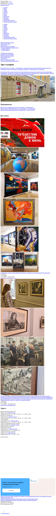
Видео (5, 14)
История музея (4, 68)
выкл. (11, 3)
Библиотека (6, 16)
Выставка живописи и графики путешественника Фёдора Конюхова (33, 272)
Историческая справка (9, 20)
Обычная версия (5, 5)
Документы (6, 19)
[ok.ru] (3, 510)
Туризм (5, 11)
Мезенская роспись (13, 107)
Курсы (2, 110)
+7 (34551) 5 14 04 (12, 429)
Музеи (5, 8)
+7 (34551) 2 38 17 (13, 420)
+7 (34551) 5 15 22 (10, 412)
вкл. (9, 3)
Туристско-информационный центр (9, 47)
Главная (5, 7)
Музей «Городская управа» (7, 42)
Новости (6, 12)
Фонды (5, 15)
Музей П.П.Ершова (5, 43)
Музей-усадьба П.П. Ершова (8, 46)
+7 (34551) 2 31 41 (12, 416)
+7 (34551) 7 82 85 (14, 425)
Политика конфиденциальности (9, 500)
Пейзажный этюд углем (14, 108)
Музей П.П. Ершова (19, 496)
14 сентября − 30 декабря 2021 (25, 107)
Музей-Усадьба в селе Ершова (38, 496)
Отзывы (29, 500)
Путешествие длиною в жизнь (8, 272)
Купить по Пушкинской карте (8, 278)
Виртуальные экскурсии (22, 499)
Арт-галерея (4, 45)
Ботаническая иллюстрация (11, 110)
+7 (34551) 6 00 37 (10, 433)
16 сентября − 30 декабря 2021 (27, 108)
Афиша (5, 10)
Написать (11, 490)
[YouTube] (4, 510)
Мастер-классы (4, 107)
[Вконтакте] (1, 510)
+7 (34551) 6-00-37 (5, 49)
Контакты (6, 18)
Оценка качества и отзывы (10, 21)
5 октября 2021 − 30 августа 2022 (26, 110)
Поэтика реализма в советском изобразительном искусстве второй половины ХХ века (22, 396)
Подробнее (31, 74)
